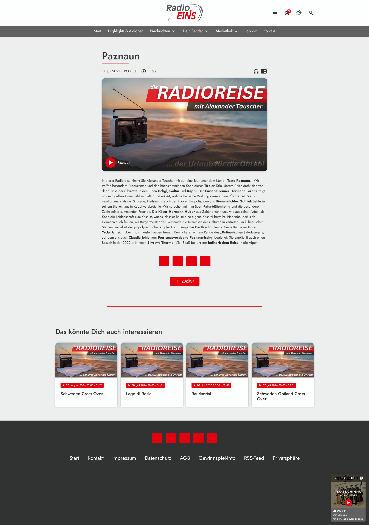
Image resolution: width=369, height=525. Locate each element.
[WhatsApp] (59, 13)
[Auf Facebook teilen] (164, 261)
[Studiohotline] (94, 13)
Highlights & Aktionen (125, 31)
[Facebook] (68, 13)
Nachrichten (160, 31)
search (311, 13)
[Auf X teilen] (178, 261)
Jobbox (251, 31)
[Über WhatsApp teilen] (191, 261)
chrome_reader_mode (264, 71)
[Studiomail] (85, 13)
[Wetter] (299, 13)
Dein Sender (193, 31)
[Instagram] (77, 13)
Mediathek (224, 31)
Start (97, 31)
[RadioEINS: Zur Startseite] (184, 13)
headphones (256, 71)
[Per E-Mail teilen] (205, 261)
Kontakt (269, 31)
